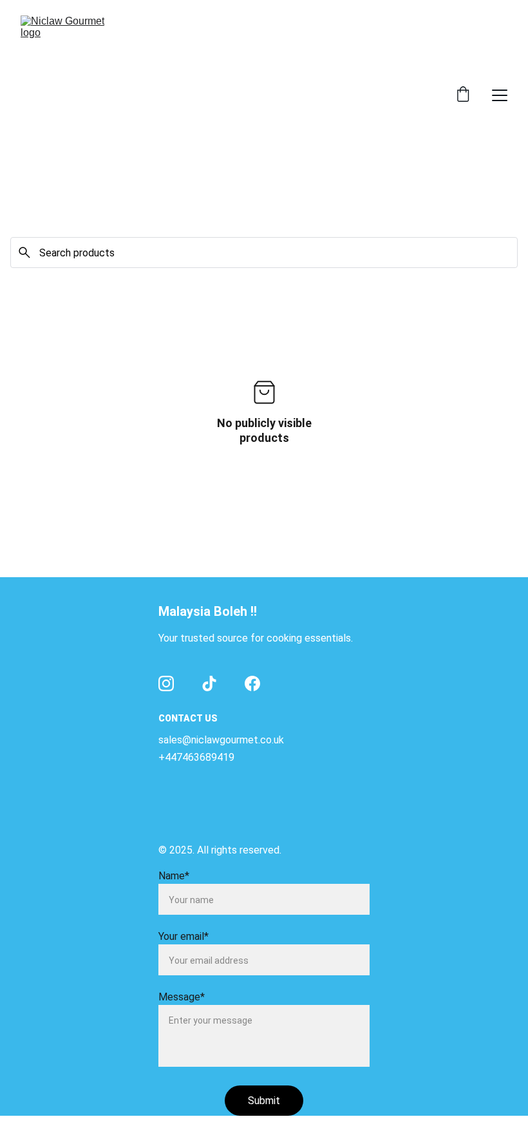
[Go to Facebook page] (252, 683)
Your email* (183, 936)
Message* (181, 997)
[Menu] (499, 95)
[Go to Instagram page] (166, 683)
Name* (173, 876)
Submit (264, 1100)
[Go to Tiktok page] (209, 683)
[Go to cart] (463, 95)
